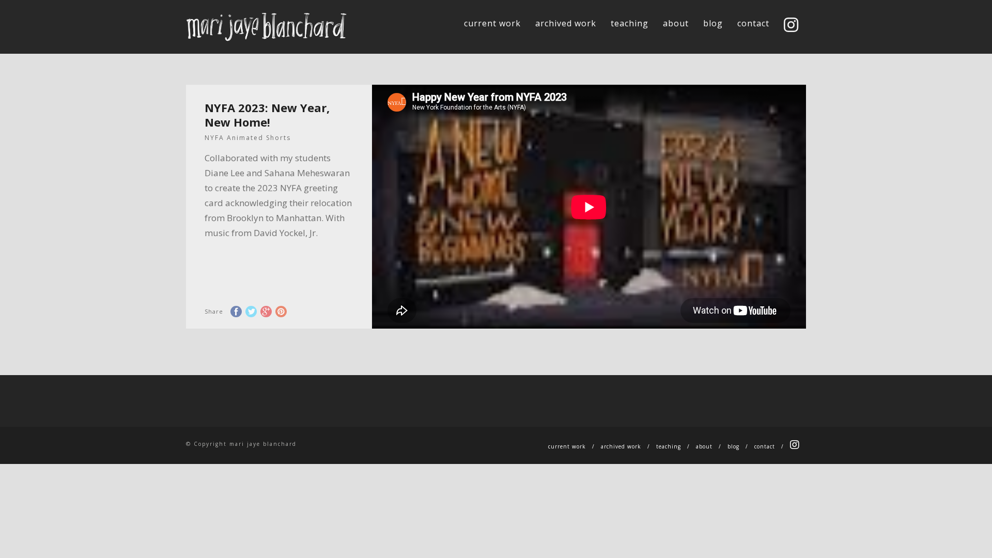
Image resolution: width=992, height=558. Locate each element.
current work (492, 23)
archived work (565, 23)
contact (753, 23)
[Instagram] (791, 26)
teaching (629, 23)
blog (713, 23)
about (676, 23)
